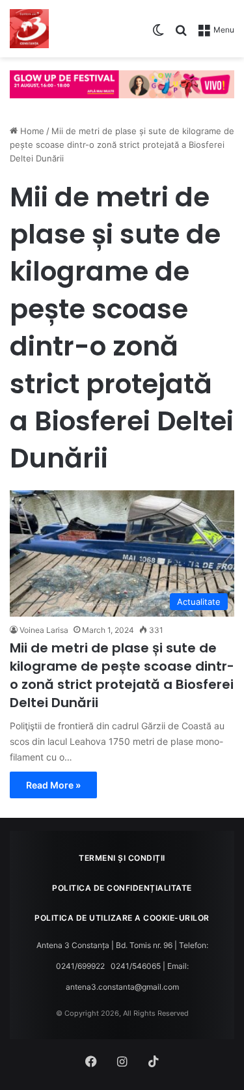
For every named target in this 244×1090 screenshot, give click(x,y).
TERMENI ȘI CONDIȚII (122, 858)
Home (31, 131)
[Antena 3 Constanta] (29, 28)
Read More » (53, 784)
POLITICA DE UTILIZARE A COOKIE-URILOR (122, 918)
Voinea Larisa (44, 630)
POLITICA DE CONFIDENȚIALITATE (122, 888)
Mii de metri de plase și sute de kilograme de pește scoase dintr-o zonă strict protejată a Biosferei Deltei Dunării (122, 675)
